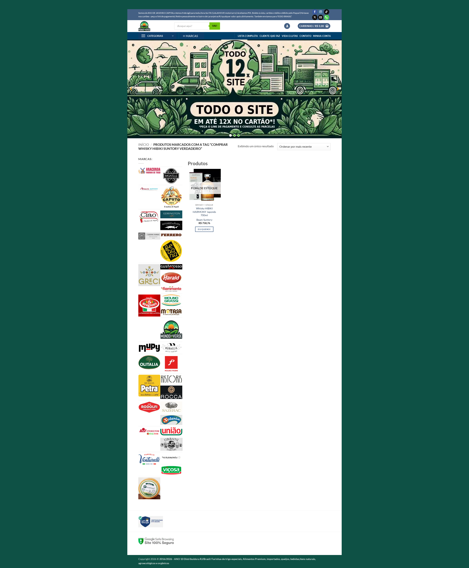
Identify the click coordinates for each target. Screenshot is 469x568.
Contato (305, 35)
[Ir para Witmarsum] (149, 488)
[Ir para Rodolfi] (149, 407)
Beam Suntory (204, 219)
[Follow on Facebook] (314, 12)
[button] (287, 26)
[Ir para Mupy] (149, 348)
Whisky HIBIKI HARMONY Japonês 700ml (204, 212)
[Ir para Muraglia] (171, 348)
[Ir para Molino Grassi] (171, 300)
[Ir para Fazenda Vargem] (149, 236)
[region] (234, 88)
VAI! (214, 25)
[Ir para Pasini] (171, 363)
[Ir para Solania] (171, 420)
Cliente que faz (270, 35)
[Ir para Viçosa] (171, 470)
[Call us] (326, 17)
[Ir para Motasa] (171, 312)
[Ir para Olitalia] (149, 362)
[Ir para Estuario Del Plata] (171, 225)
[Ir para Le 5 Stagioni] (149, 305)
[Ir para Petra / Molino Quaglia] (149, 385)
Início (143, 145)
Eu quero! (204, 229)
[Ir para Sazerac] (171, 407)
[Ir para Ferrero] (171, 235)
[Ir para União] (171, 431)
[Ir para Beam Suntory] (149, 189)
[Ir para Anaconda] (149, 171)
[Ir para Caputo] (171, 197)
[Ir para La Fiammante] (171, 289)
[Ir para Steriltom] (149, 431)
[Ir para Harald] (171, 278)
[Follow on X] (314, 17)
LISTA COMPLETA (248, 35)
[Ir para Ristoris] (171, 378)
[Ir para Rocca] (171, 392)
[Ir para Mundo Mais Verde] (171, 329)
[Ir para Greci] (149, 275)
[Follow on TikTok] (326, 12)
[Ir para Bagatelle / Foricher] (171, 176)
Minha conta (322, 35)
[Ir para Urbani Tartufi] (171, 444)
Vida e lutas (290, 35)
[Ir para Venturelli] (149, 459)
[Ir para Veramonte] (171, 458)
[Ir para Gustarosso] (171, 267)
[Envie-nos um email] (320, 17)
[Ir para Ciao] (149, 217)
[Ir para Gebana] (171, 251)
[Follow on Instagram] (320, 12)
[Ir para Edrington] (171, 214)
